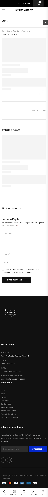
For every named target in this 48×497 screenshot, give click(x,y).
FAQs (3, 391)
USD (4, 21)
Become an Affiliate (8, 411)
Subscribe (37, 449)
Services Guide (7, 407)
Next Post (37, 110)
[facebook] (3, 460)
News (3, 394)
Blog (8, 31)
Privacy (4, 397)
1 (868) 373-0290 (8, 363)
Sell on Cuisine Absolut (10, 418)
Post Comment (14, 280)
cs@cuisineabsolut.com (11, 371)
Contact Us (5, 401)
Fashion (16, 31)
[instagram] (9, 460)
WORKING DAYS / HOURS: (12, 376)
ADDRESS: (5, 353)
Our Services (6, 404)
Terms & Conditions (8, 414)
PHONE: (4, 360)
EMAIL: (3, 368)
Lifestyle (24, 31)
